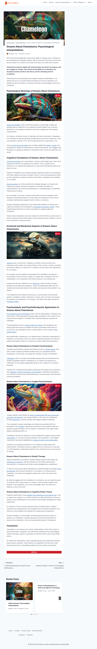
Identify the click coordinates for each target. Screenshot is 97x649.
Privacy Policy (26, 631)
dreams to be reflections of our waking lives (42, 495)
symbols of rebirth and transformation (45, 440)
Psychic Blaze (10, 42)
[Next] (60, 598)
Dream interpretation (14, 125)
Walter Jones (14, 53)
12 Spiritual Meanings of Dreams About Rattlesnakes (17, 565)
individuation (11, 438)
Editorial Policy (37, 631)
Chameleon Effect (13, 301)
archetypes (16, 419)
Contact (17, 631)
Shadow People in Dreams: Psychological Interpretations (50, 565)
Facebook (21, 635)
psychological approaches (19, 145)
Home (45, 2)
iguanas (54, 145)
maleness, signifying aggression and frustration (26, 372)
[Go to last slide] (8, 598)
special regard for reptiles (33, 325)
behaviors (36, 283)
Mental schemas (12, 184)
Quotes (51, 2)
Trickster (21, 426)
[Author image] (7, 54)
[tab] (31, 614)
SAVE (59, 95)
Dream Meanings (20, 42)
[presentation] (19, 591)
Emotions (10, 263)
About (90, 2)
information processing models (44, 207)
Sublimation (11, 358)
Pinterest (30, 635)
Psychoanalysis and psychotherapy (18, 314)
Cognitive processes (13, 161)
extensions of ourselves (15, 462)
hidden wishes (50, 349)
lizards (48, 145)
